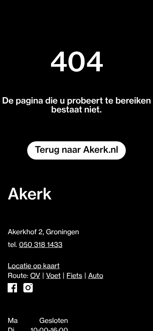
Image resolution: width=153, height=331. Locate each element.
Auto (95, 275)
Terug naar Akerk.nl (76, 150)
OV (35, 275)
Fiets (74, 275)
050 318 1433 (40, 244)
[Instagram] (28, 290)
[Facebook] (12, 290)
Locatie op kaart (34, 266)
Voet (53, 275)
